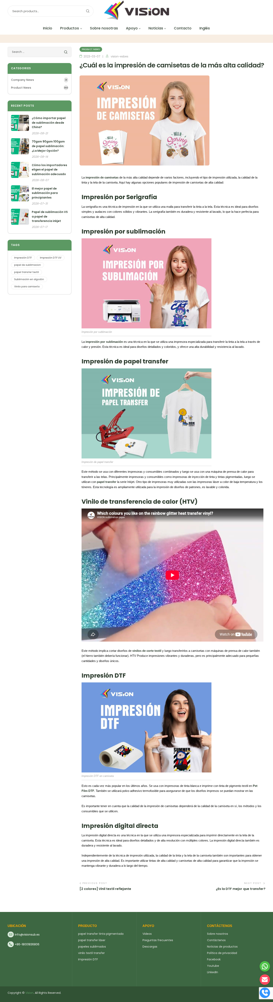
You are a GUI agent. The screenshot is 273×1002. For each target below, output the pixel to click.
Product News (91, 49)
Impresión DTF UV (50, 257)
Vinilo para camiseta (27, 286)
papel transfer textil (26, 272)
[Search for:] (40, 52)
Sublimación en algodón (29, 279)
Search (88, 11)
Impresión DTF (23, 257)
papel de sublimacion (27, 265)
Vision (29, 993)
